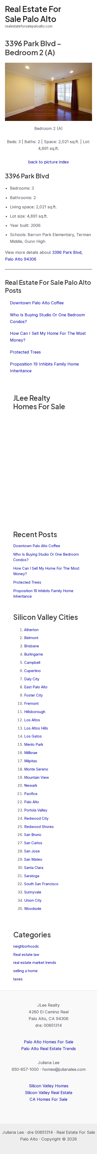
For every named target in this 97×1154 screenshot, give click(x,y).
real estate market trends (34, 962)
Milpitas (30, 761)
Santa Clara (33, 867)
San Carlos (33, 843)
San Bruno (32, 834)
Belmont (31, 638)
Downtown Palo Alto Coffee (36, 546)
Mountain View (36, 777)
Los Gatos (33, 736)
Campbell (32, 662)
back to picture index (48, 161)
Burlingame (33, 654)
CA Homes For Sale (48, 1099)
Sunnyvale (32, 892)
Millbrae (30, 753)
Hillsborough (34, 712)
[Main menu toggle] (86, 16)
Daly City (31, 679)
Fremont (31, 703)
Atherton (31, 630)
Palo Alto (31, 802)
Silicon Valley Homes (48, 1085)
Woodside (32, 908)
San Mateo (33, 859)
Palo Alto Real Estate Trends (48, 1048)
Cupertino (32, 671)
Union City (33, 900)
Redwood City (36, 818)
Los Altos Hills (36, 728)
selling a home (25, 971)
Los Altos (32, 720)
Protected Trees (27, 582)
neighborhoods (26, 946)
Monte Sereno (36, 769)
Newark (30, 785)
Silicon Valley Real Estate (48, 1092)
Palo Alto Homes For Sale (48, 1041)
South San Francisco (41, 884)
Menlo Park (33, 744)
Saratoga (31, 876)
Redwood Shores (39, 826)
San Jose (32, 851)
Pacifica (30, 793)
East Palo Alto (36, 687)
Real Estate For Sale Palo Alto (33, 13)
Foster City (33, 695)
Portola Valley (35, 810)
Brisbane (31, 646)
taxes (18, 979)
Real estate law (26, 954)
